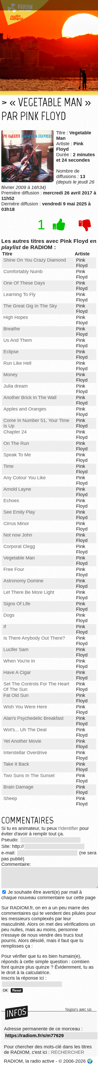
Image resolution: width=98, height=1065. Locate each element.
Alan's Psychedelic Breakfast (33, 718)
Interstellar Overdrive (25, 752)
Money (10, 374)
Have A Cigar (17, 672)
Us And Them (17, 340)
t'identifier (68, 828)
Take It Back (16, 764)
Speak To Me (17, 454)
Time (8, 466)
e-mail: (9, 852)
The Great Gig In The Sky (30, 305)
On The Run (16, 443)
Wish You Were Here (25, 706)
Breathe (11, 328)
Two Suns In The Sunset (29, 775)
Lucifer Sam (15, 649)
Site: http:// (12, 846)
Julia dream (15, 386)
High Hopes (15, 317)
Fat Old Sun (15, 695)
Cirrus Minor (16, 523)
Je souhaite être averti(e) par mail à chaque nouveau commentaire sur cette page (48, 895)
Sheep (10, 798)
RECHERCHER (67, 1052)
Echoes (11, 500)
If (4, 626)
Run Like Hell (17, 363)
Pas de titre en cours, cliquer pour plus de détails (48, 6)
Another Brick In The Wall (29, 397)
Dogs (8, 615)
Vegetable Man (19, 557)
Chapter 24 (15, 431)
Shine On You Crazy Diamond (34, 260)
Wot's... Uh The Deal (25, 729)
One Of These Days (24, 283)
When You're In (19, 661)
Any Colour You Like (24, 477)
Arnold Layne (17, 489)
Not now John (17, 535)
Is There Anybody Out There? (34, 638)
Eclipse (11, 351)
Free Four (13, 569)
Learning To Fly (19, 294)
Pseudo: (10, 839)
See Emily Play (19, 512)
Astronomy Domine (23, 580)
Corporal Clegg (19, 546)
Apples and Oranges (24, 409)
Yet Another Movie (22, 741)
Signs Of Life (16, 603)
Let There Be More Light (28, 592)
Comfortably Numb (23, 271)
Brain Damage (18, 787)
